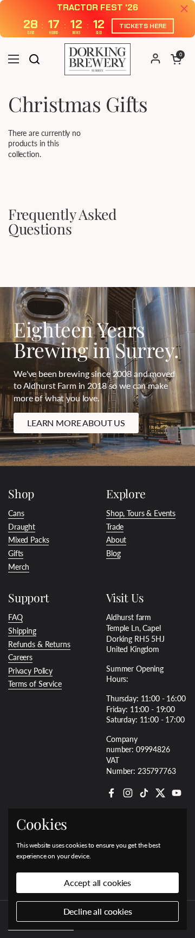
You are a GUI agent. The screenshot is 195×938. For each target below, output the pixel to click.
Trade (114, 526)
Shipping (22, 630)
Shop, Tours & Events (141, 513)
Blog (113, 553)
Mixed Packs (28, 539)
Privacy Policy (30, 670)
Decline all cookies (97, 911)
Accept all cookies (97, 882)
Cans (16, 513)
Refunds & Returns (39, 644)
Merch (18, 566)
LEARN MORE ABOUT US (76, 423)
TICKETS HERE (142, 26)
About (116, 539)
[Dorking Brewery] (97, 59)
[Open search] (34, 59)
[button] (176, 59)
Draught (21, 526)
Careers (20, 657)
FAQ (15, 617)
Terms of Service (35, 683)
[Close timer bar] (184, 8)
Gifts (15, 553)
